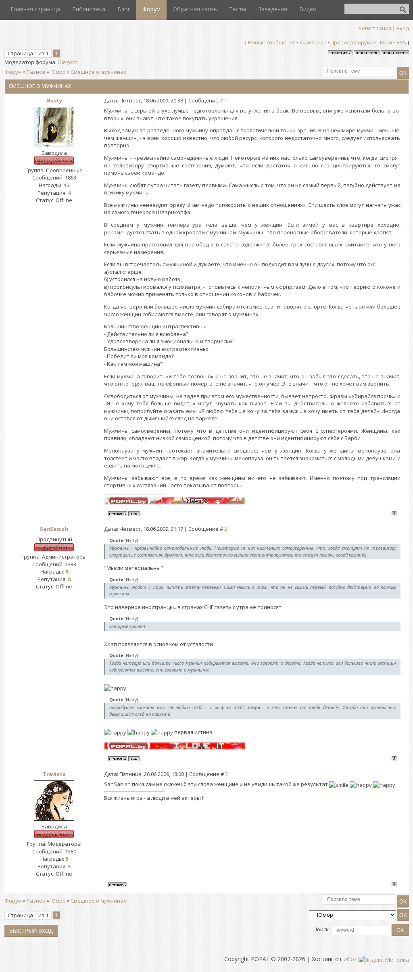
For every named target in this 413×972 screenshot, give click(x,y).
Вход (402, 28)
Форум (13, 71)
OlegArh (67, 62)
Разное (36, 71)
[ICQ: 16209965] (134, 513)
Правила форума (352, 42)
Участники (313, 42)
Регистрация (375, 28)
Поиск (385, 42)
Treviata (54, 774)
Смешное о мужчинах (98, 71)
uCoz (350, 959)
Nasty (54, 100)
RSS (401, 42)
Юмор (58, 71)
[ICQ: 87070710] (134, 758)
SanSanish (54, 528)
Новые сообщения (272, 42)
